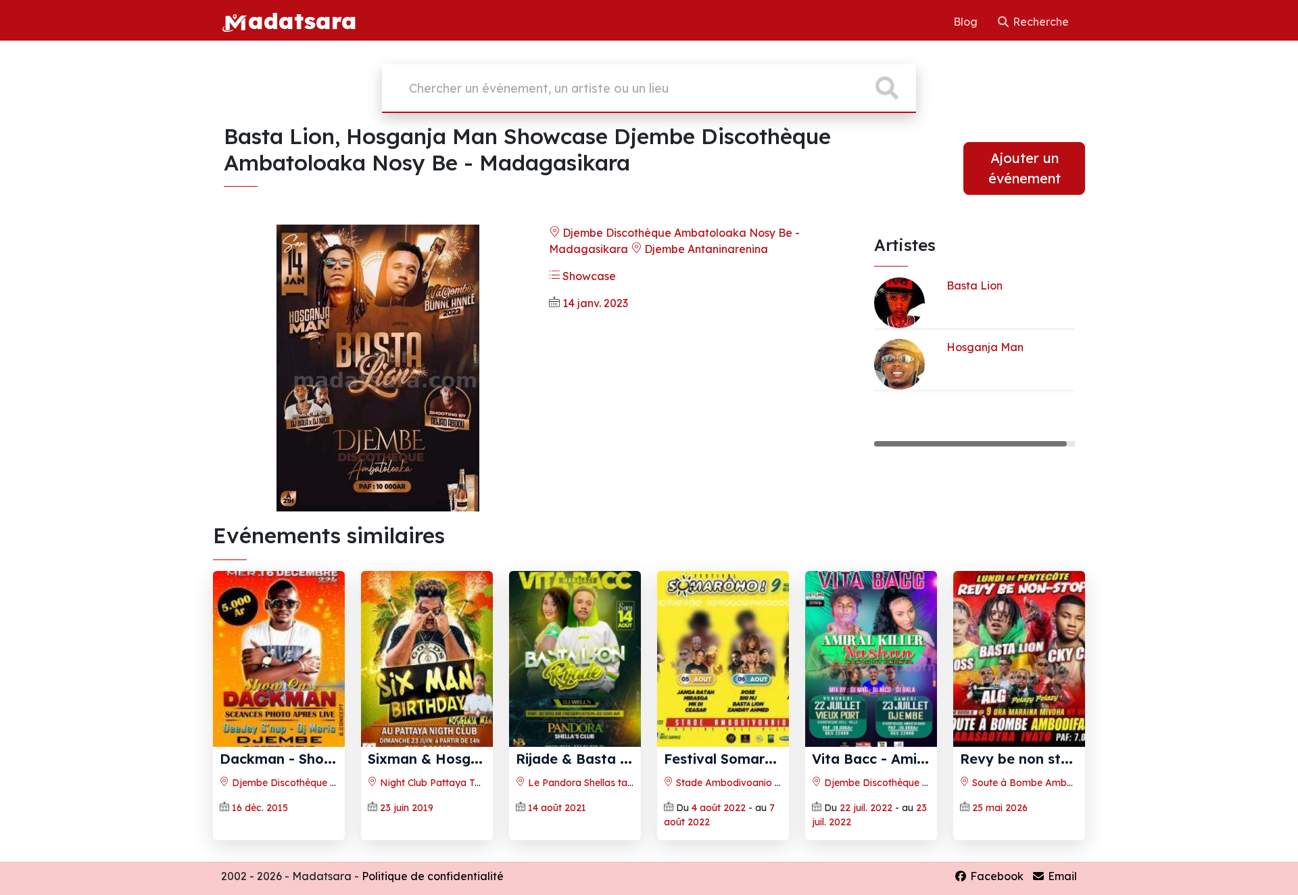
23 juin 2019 (406, 808)
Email (1061, 876)
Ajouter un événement (1024, 168)
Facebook (995, 876)
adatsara (302, 20)
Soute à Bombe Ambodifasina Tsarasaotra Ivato (1082, 783)
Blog (966, 21)
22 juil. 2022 (866, 808)
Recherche (1039, 21)
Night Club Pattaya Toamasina (448, 783)
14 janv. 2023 (595, 303)
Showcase (588, 276)
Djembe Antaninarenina (705, 249)
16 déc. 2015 (260, 808)
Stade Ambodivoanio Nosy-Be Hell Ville (764, 783)
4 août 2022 (719, 808)
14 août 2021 (557, 808)
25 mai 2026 (1000, 808)
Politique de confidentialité (433, 876)
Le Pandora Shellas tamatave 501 (603, 783)
